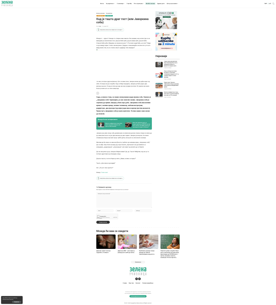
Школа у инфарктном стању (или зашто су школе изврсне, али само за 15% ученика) (171, 94)
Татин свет (104, 172)
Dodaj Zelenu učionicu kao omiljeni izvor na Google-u (111, 29)
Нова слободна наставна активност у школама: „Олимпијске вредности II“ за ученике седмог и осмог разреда (171, 74)
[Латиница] (270, 3)
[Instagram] (139, 279)
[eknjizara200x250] (166, 41)
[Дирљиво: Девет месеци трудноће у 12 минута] (106, 242)
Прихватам (16, 301)
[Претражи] (273, 3)
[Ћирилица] (265, 3)
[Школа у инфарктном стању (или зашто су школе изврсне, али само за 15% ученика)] (110, 125)
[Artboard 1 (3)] (166, 20)
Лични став (109, 15)
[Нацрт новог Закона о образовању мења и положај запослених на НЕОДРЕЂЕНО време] (159, 85)
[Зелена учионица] (7, 3)
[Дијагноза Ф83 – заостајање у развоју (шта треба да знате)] (127, 242)
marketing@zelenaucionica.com (138, 296)
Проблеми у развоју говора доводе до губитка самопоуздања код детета (146, 252)
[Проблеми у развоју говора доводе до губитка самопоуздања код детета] (148, 242)
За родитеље (100, 15)
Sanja (100, 26)
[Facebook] (136, 279)
